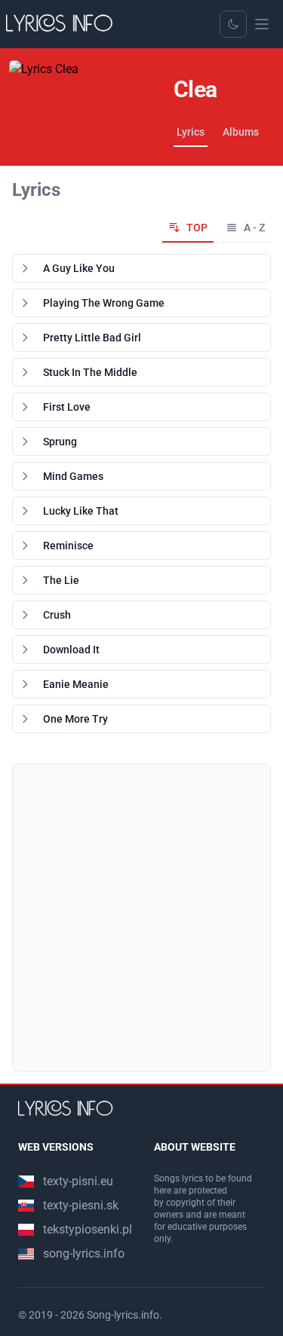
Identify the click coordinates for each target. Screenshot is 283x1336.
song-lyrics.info (84, 1253)
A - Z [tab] (254, 228)
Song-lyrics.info (123, 1315)
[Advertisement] (141, 917)
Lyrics (191, 132)
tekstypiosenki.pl (87, 1229)
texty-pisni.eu (78, 1181)
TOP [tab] (197, 228)
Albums (241, 132)
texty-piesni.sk (80, 1205)
